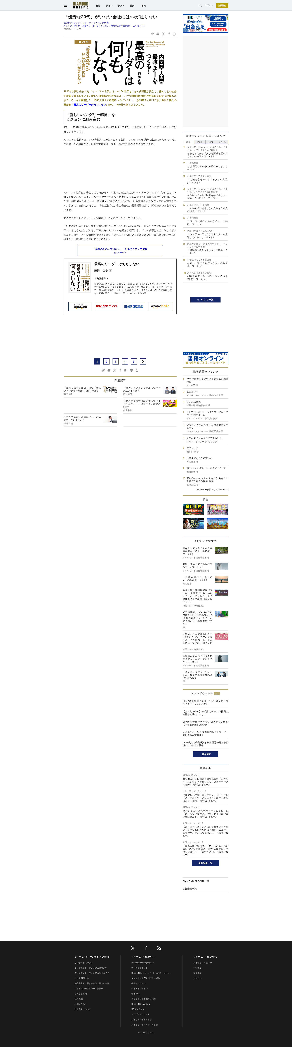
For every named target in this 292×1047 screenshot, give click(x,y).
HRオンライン (137, 1009)
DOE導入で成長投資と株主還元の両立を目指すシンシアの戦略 (205, 744)
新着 (98, 5)
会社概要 (197, 967)
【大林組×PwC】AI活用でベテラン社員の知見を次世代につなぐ (205, 713)
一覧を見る (205, 754)
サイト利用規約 (82, 978)
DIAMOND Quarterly (140, 1003)
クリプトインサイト (140, 1014)
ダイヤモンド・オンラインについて (92, 956)
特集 (132, 5)
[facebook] (146, 949)
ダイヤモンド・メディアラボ (144, 1024)
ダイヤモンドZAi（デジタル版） (146, 978)
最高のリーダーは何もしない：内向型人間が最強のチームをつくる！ (113, 25)
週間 (211, 141)
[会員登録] (222, 5)
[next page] (143, 361)
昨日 (199, 141)
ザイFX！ (135, 993)
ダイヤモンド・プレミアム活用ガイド (92, 972)
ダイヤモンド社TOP (202, 962)
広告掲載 (79, 998)
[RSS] (159, 949)
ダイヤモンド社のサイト (143, 956)
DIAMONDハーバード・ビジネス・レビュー (151, 972)
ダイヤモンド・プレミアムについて (91, 967)
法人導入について (83, 1009)
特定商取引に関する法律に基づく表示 (92, 983)
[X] (132, 949)
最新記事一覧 (205, 862)
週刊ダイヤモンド (139, 967)
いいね (222, 141)
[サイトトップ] (80, 5)
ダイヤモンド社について (205, 956)
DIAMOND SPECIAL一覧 (196, 881)
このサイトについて (84, 962)
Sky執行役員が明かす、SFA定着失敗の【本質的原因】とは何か (205, 723)
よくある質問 (81, 993)
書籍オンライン (138, 983)
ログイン (209, 5)
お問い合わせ (81, 1003)
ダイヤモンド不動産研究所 (143, 998)
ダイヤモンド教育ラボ (141, 1019)
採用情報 (197, 972)
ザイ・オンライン (139, 988)
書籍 (143, 5)
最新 (188, 141)
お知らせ (197, 978)
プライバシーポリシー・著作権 (89, 988)
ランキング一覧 (205, 299)
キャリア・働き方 (72, 25)
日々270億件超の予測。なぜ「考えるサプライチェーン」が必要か (205, 702)
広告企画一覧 (190, 888)
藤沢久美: (86, 22)
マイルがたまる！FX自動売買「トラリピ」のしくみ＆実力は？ (205, 733)
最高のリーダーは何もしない (117, 263)
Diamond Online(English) (142, 962)
